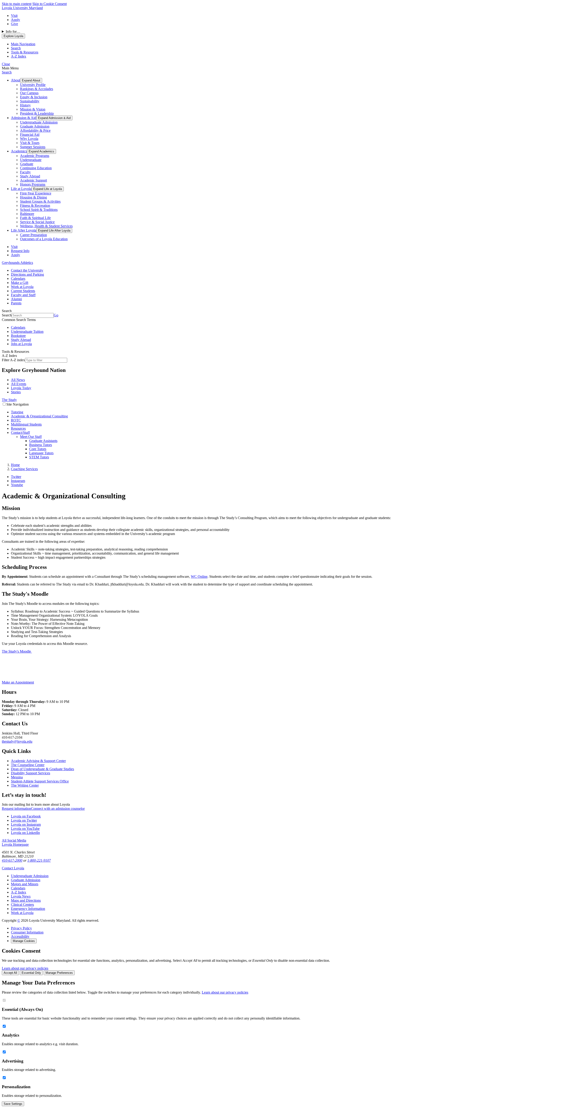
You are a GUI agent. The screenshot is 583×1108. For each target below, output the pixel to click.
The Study (9, 400)
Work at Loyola (22, 287)
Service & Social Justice (37, 222)
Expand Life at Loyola (47, 189)
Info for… (13, 31)
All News (18, 380)
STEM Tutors (39, 457)
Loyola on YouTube (25, 828)
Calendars (18, 278)
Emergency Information (28, 909)
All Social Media (14, 840)
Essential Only (31, 972)
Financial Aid (29, 134)
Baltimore (27, 214)
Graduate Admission (34, 126)
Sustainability (29, 101)
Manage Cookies (24, 941)
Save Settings (13, 1103)
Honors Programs (32, 184)
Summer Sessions (32, 147)
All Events (18, 384)
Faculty (25, 172)
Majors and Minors (24, 884)
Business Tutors (40, 445)
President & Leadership (37, 113)
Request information (16, 808)
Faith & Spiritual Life (35, 218)
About (15, 80)
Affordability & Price (35, 130)
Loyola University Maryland (22, 8)
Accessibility (20, 936)
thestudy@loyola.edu (17, 741)
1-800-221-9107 (39, 860)
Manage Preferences (59, 972)
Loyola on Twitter (24, 820)
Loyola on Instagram (26, 824)
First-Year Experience (35, 193)
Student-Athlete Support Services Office (40, 781)
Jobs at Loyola (21, 344)
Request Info (20, 251)
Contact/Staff (20, 432)
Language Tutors (41, 453)
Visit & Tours (29, 143)
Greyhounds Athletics (17, 263)
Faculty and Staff (23, 295)
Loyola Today (21, 388)
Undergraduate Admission (39, 122)
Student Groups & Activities (40, 201)
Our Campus (29, 93)
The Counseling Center (27, 765)
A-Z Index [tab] (18, 56)
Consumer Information (27, 932)
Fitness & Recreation (35, 205)
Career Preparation (33, 235)
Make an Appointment (18, 682)
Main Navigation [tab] (23, 44)
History (25, 105)
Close (6, 64)
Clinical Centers (22, 904)
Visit (14, 16)
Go (56, 315)
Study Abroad (30, 176)
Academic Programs (34, 156)
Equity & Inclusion (33, 97)
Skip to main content (16, 4)
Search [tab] (16, 48)
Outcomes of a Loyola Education (44, 239)
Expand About (31, 80)
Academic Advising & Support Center (38, 761)
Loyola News (21, 896)
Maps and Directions (26, 900)
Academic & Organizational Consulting (39, 416)
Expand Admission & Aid (54, 118)
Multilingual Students (26, 424)
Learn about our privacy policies (25, 968)
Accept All (10, 972)
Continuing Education (36, 168)
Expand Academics (41, 151)
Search (7, 72)
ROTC (16, 420)
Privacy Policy (21, 928)
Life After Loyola (23, 230)
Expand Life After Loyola (54, 230)
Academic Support (33, 180)
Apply (15, 20)
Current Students (23, 291)
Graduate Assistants (43, 441)
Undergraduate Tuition (27, 331)
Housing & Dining (33, 197)
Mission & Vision (32, 109)
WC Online (199, 576)
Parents (16, 303)
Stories (16, 392)
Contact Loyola (13, 868)
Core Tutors (37, 449)
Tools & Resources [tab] (24, 52)
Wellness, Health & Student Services (46, 226)
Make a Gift (19, 283)
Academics (19, 151)
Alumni (16, 299)
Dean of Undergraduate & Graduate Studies (42, 769)
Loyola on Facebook (26, 816)
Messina (17, 777)
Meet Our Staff (31, 437)
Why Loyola (29, 139)
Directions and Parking (27, 274)
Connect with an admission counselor (58, 808)
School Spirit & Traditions (39, 210)
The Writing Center (25, 785)
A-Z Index (18, 892)
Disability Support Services (30, 773)
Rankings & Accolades (36, 89)
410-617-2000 (12, 860)
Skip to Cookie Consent (49, 4)
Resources (18, 428)
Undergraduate (30, 160)
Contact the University (27, 270)
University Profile (33, 85)
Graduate (26, 164)
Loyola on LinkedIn (25, 833)
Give (14, 24)
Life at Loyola (21, 189)
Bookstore (18, 336)
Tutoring (17, 412)
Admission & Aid (23, 118)
